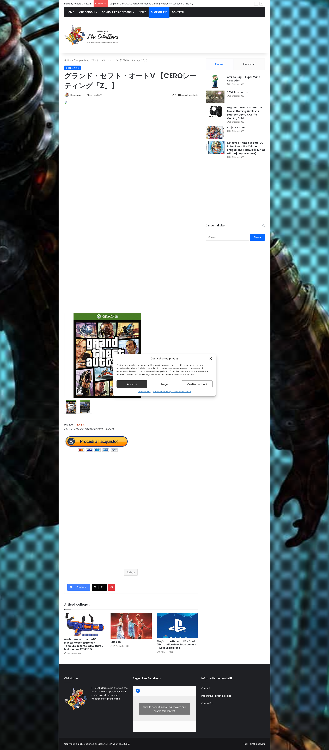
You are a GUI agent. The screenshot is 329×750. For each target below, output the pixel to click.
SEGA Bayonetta (237, 92)
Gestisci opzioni (197, 384)
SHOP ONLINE (159, 12)
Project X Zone (236, 127)
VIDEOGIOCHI (87, 12)
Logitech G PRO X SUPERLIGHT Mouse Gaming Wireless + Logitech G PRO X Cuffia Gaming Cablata (163, 3)
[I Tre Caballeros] (92, 35)
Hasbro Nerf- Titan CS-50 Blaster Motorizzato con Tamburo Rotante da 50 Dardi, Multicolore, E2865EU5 (83, 644)
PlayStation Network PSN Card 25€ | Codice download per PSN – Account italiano (176, 645)
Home (69, 60)
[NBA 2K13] (131, 626)
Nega (164, 384)
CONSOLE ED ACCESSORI (117, 12)
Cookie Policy (144, 391)
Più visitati (249, 64)
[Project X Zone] (215, 132)
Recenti (219, 64)
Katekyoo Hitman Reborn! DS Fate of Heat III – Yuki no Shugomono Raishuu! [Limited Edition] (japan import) (246, 148)
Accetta (132, 384)
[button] (210, 358)
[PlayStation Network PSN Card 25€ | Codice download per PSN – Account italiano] (177, 625)
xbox (131, 572)
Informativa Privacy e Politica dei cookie (172, 391)
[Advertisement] (198, 35)
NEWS (142, 12)
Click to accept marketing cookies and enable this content (164, 708)
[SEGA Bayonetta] (215, 97)
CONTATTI (178, 12)
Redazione (75, 95)
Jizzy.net (103, 743)
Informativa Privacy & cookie (216, 695)
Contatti (205, 688)
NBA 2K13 (116, 642)
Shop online (81, 60)
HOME (70, 12)
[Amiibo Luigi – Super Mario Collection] (215, 81)
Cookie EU (206, 703)
